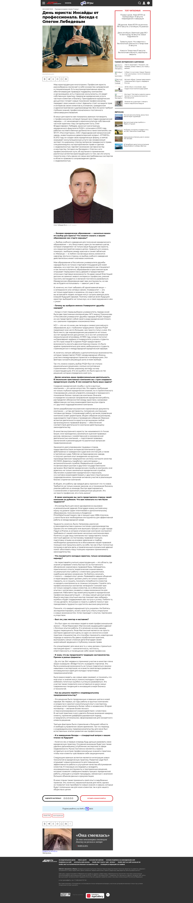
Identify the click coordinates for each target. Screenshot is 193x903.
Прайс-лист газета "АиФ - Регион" (103, 862)
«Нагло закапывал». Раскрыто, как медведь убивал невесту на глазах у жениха (136, 66)
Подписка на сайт (65, 862)
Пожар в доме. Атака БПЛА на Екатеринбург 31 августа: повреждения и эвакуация (132, 17)
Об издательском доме (67, 860)
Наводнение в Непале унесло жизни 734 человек (136, 137)
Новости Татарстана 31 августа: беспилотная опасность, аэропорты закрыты (132, 52)
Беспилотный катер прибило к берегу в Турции (134, 123)
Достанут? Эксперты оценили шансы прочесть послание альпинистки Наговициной (137, 96)
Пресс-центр (82, 860)
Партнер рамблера (78, 894)
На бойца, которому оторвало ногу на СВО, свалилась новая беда (136, 130)
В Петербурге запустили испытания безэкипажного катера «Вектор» (136, 145)
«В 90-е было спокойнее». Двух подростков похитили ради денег (136, 87)
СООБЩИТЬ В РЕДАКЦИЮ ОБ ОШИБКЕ (113, 864)
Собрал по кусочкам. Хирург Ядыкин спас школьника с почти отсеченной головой (137, 74)
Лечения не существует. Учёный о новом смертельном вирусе (136, 102)
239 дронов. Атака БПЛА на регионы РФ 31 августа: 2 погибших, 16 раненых (132, 26)
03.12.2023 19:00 (47, 9)
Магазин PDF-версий (96, 860)
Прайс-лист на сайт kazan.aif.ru (129, 862)
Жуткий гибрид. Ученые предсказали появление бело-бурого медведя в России (137, 81)
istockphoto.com (48, 74)
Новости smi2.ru (49, 851)
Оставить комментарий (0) (96, 798)
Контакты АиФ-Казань (82, 862)
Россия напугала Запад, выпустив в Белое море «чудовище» (136, 115)
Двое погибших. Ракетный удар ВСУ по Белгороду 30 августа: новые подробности (133, 35)
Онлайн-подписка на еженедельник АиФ (120, 860)
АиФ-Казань (72, 225)
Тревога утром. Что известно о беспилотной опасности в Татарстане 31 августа (132, 43)
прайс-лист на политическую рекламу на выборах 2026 (78, 864)
